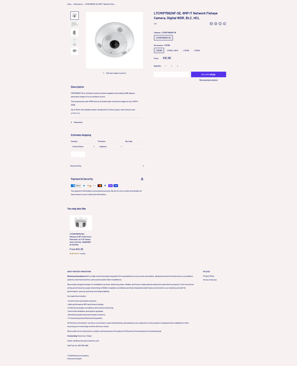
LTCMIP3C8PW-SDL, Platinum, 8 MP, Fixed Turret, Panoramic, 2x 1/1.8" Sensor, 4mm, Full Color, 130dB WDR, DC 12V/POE (81, 239)
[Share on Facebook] (211, 23)
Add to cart (171, 74)
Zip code (128, 141)
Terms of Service (210, 280)
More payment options (208, 80)
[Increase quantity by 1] (177, 66)
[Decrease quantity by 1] (165, 66)
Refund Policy (76, 166)
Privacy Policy (208, 276)
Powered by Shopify (74, 359)
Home (69, 4)
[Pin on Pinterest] (215, 23)
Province (101, 141)
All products (78, 4)
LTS (155, 24)
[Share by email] (224, 23)
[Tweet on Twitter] (220, 23)
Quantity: (157, 66)
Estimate (78, 154)
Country (74, 141)
